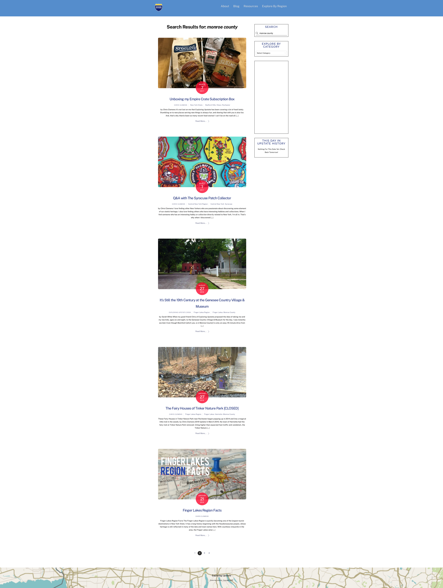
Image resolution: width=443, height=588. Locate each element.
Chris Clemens (180, 105)
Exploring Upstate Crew (180, 312)
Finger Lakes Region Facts (202, 510)
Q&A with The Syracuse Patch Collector (202, 198)
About (225, 6)
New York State (196, 105)
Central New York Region (198, 204)
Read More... (200, 121)
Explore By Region (274, 6)
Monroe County (229, 312)
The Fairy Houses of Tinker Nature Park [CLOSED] (202, 408)
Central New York (217, 204)
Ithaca (219, 105)
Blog (236, 6)
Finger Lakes (218, 312)
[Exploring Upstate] (159, 10)
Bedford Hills (210, 105)
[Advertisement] (273, 96)
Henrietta (218, 414)
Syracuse (228, 204)
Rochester (226, 105)
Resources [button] (251, 6)
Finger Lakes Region (202, 312)
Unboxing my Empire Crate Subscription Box (202, 99)
